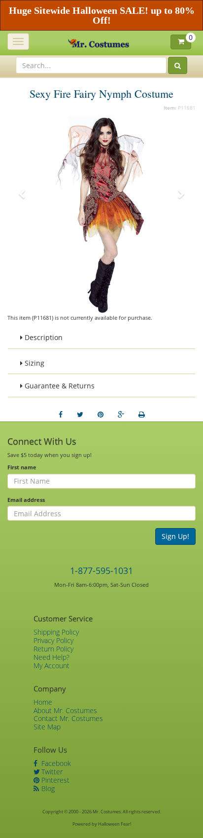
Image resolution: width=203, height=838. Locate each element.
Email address (26, 499)
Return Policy (53, 648)
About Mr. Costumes (65, 710)
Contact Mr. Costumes (68, 718)
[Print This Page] (141, 414)
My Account (51, 665)
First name (21, 467)
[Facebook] (60, 414)
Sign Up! (175, 536)
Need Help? (51, 657)
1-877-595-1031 (101, 570)
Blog (47, 788)
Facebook (55, 763)
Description (43, 337)
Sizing (33, 363)
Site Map (47, 726)
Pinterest (54, 780)
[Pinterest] (100, 414)
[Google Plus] (121, 414)
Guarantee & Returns (59, 385)
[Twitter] (80, 414)
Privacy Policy (53, 640)
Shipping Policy (56, 632)
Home (43, 702)
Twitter (51, 771)
